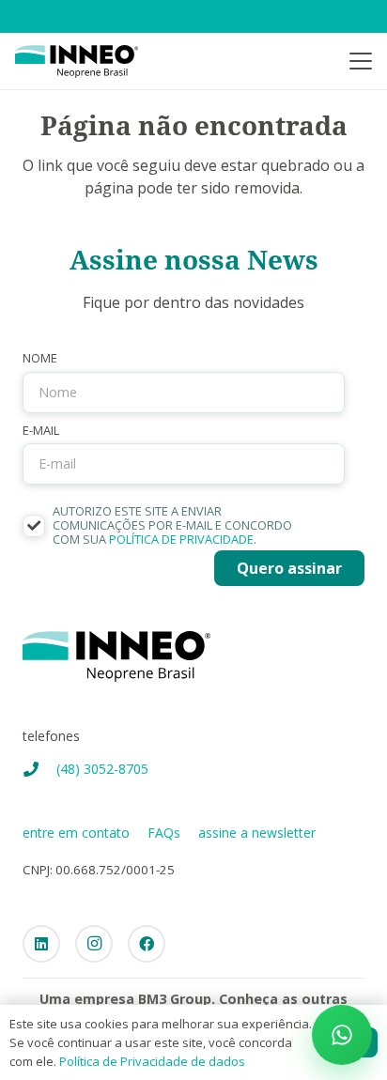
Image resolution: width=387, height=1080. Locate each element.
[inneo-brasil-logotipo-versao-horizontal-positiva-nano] (76, 61)
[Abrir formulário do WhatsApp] (342, 1035)
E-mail (41, 431)
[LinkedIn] (41, 944)
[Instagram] (94, 944)
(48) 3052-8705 (102, 769)
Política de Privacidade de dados (152, 1061)
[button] (360, 61)
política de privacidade (181, 539)
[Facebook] (146, 944)
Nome (40, 358)
